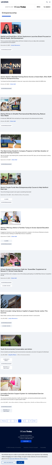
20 (16, 421)
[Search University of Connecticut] (47, 2)
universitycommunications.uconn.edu (26, 437)
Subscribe (26, 441)
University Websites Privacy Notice (18, 458)
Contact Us (22, 438)
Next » (34, 421)
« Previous (3, 421)
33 (30, 421)
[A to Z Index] (50, 2)
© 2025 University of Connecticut (13, 447)
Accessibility (43, 447)
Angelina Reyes (12, 355)
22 (23, 421)
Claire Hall (13, 84)
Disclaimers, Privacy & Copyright (31, 447)
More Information (8, 462)
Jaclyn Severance (15, 45)
